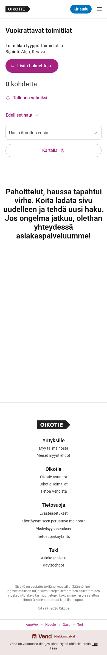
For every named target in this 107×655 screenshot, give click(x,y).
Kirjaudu (81, 9)
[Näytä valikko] (99, 9)
